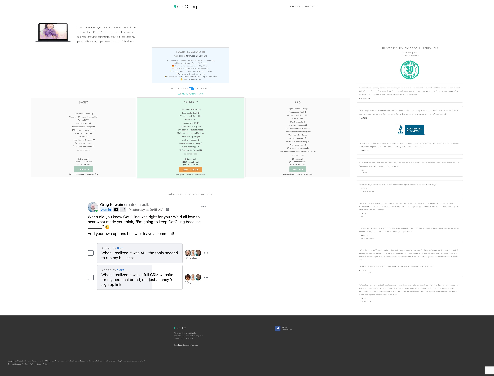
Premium (191, 102)
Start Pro (298, 169)
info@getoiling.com (190, 345)
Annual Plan (203, 88)
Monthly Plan (179, 88)
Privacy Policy (28, 364)
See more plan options (191, 93)
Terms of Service (14, 364)
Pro (297, 102)
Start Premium (191, 169)
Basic (83, 102)
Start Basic (83, 169)
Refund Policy (42, 364)
